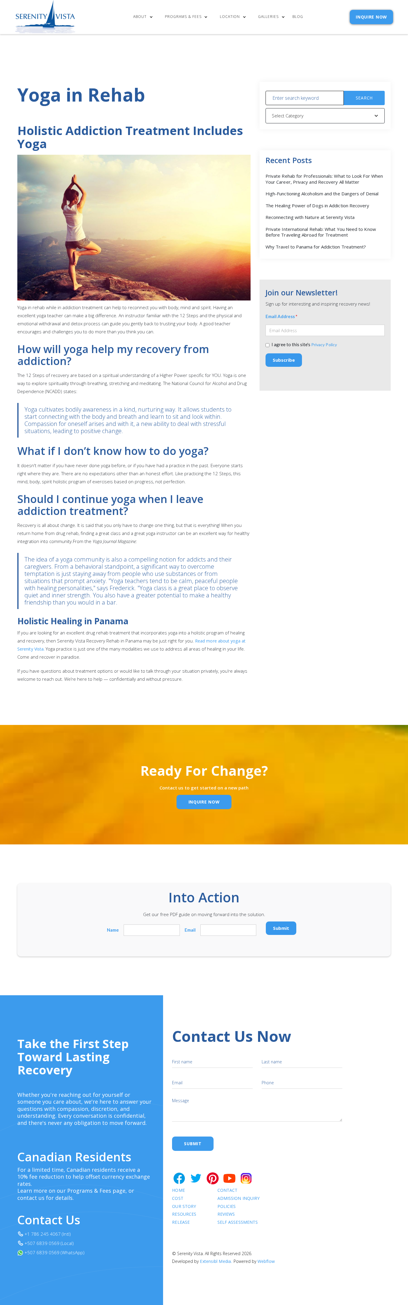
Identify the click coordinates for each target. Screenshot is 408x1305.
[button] (144, 17)
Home (178, 1190)
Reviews (226, 1214)
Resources (184, 1214)
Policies (226, 1206)
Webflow (266, 1261)
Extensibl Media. (216, 1261)
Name (113, 930)
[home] (45, 17)
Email (190, 930)
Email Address (281, 316)
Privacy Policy (324, 344)
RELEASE (181, 1222)
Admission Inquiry (238, 1198)
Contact (227, 1190)
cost (177, 1198)
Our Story (184, 1206)
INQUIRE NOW (371, 17)
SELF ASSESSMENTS (237, 1222)
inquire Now (204, 802)
